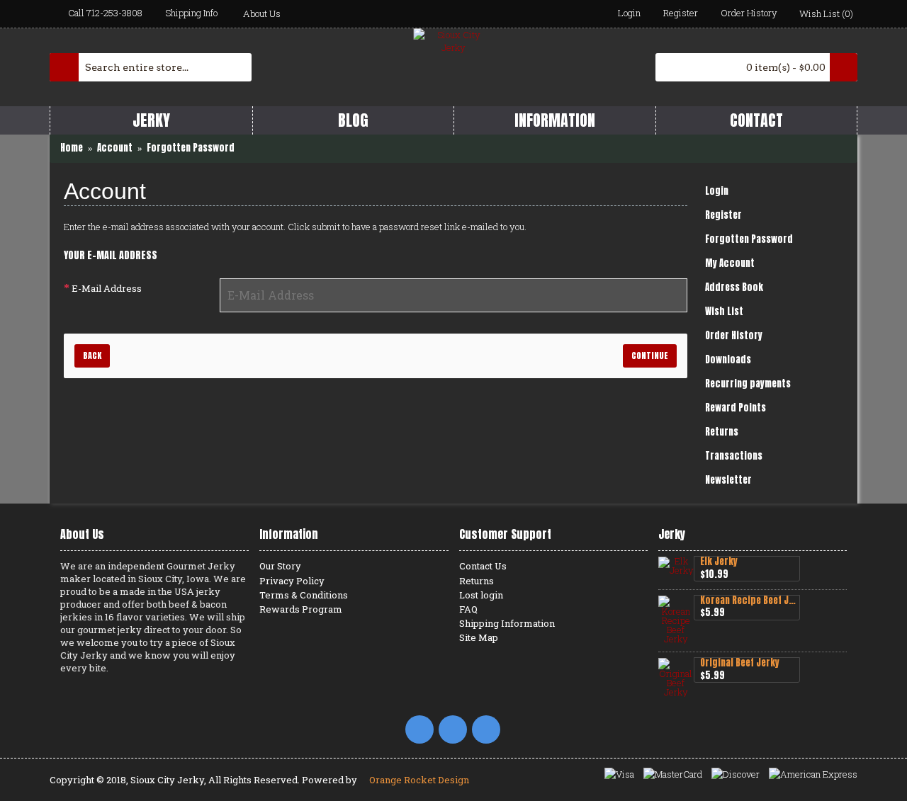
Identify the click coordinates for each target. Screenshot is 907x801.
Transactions (733, 455)
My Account (730, 263)
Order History (733, 335)
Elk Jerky (719, 562)
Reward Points (735, 407)
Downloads (728, 359)
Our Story (280, 565)
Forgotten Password (749, 239)
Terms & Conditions (303, 595)
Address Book (734, 287)
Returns (721, 431)
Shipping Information (507, 623)
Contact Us (483, 565)
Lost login (481, 595)
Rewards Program (300, 609)
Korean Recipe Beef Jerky (749, 601)
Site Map (478, 637)
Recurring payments (748, 383)
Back (92, 355)
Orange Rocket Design (418, 779)
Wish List (724, 311)
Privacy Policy (292, 580)
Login (716, 191)
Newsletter (728, 480)
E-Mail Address (107, 288)
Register (723, 215)
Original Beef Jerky (739, 663)
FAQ (468, 609)
